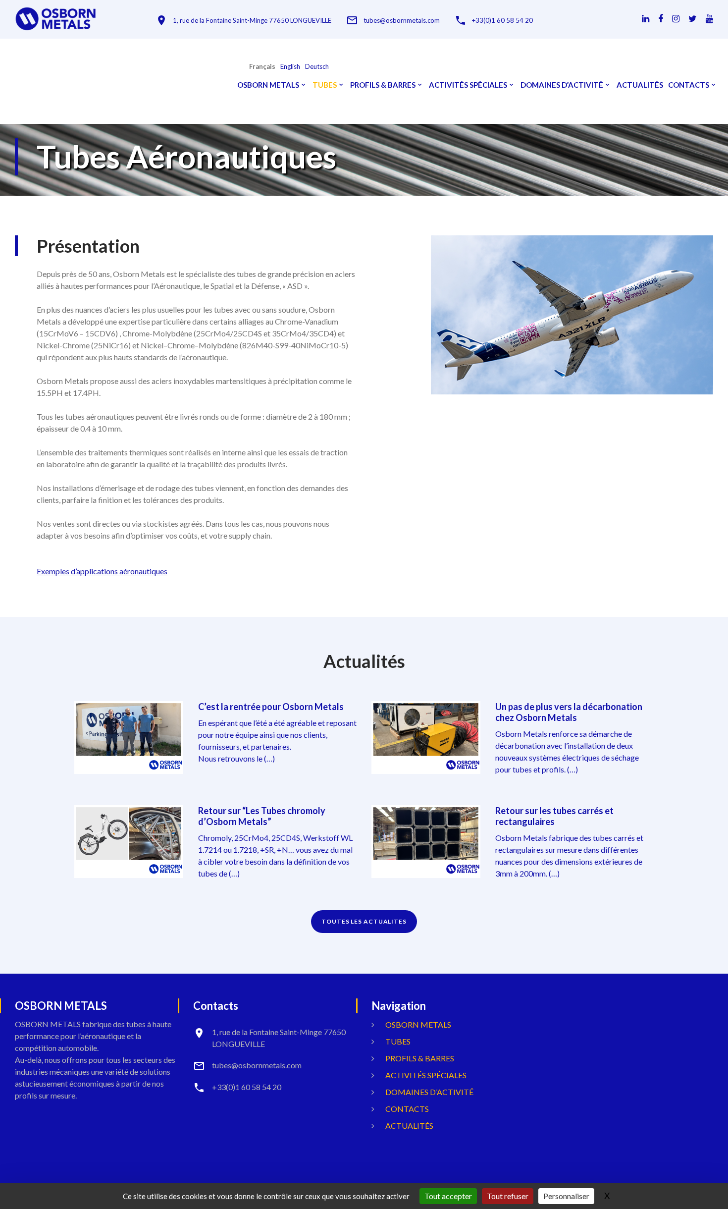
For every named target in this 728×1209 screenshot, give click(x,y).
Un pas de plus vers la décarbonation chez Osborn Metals (568, 712)
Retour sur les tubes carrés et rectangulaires (554, 816)
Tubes (324, 85)
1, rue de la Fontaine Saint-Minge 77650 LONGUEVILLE (252, 20)
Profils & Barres (383, 85)
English (290, 66)
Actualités (640, 85)
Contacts (688, 85)
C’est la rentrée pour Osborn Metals (271, 706)
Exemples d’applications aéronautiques (102, 571)
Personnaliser (566, 1196)
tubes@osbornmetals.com (402, 20)
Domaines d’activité (561, 85)
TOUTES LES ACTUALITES (364, 921)
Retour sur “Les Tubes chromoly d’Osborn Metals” (261, 816)
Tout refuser (507, 1196)
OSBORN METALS (268, 85)
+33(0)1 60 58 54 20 (502, 20)
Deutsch (317, 66)
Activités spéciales (468, 85)
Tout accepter (448, 1196)
